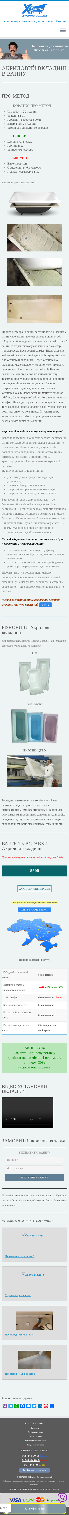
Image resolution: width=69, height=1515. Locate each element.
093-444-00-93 (33, 1464)
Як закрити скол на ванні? (19, 1256)
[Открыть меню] (63, 30)
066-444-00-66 (31, 1460)
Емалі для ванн (35, 1436)
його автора (50, 1481)
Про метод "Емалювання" (19, 1334)
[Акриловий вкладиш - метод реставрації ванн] (34, 203)
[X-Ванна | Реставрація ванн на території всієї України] (34, 10)
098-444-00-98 (31, 1455)
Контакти (35, 1428)
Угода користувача (35, 1445)
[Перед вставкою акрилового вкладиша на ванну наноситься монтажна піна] (34, 237)
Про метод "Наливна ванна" (20, 1373)
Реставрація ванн (35, 1432)
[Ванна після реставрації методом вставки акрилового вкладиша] (34, 309)
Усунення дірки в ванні (18, 1295)
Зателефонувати (34, 1508)
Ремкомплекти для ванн (35, 1440)
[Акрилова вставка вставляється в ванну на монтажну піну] (34, 272)
